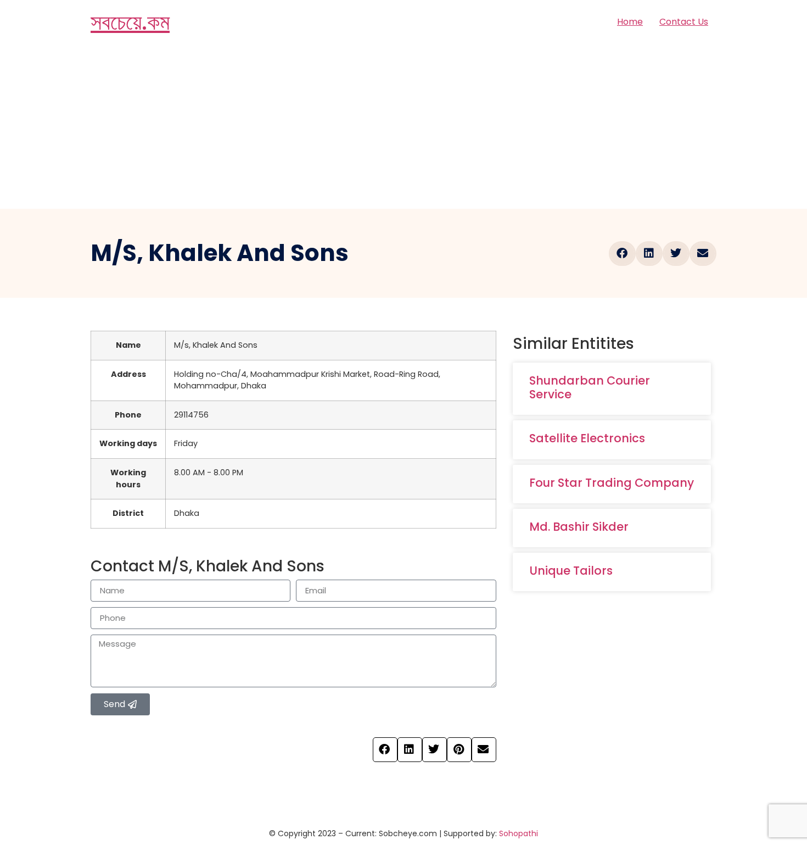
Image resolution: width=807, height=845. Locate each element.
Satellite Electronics (587, 438)
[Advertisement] (403, 126)
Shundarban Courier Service (589, 387)
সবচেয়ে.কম (130, 22)
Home (630, 21)
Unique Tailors (571, 571)
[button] (622, 253)
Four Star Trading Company (611, 483)
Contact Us (683, 21)
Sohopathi (518, 833)
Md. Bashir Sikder (579, 527)
